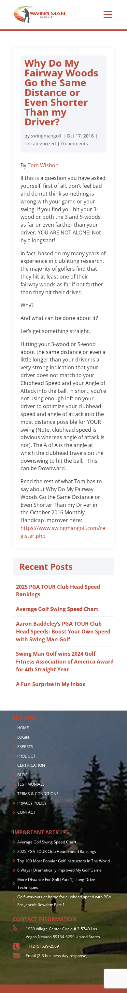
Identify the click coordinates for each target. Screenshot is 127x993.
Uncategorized (40, 143)
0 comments (74, 143)
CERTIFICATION (31, 765)
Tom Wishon (43, 165)
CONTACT (26, 812)
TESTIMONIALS (31, 784)
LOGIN (23, 737)
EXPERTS (25, 746)
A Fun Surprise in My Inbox (50, 684)
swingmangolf (46, 136)
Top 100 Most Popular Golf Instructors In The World (63, 861)
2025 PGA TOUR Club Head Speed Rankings (56, 851)
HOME (23, 727)
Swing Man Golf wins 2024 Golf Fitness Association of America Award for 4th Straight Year (65, 661)
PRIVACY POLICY (32, 803)
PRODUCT (26, 756)
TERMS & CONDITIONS (38, 793)
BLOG (22, 774)
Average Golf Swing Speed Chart (57, 609)
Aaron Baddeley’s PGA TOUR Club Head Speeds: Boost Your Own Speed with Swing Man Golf (63, 631)
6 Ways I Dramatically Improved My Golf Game (59, 870)
